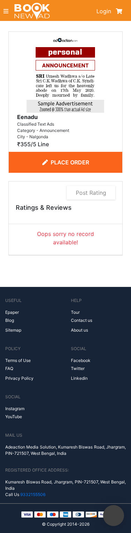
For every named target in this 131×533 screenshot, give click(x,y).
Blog (9, 320)
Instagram (14, 408)
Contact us (81, 320)
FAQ (9, 368)
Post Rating (91, 192)
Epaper (12, 312)
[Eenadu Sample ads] (65, 73)
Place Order (70, 162)
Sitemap (13, 330)
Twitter (78, 368)
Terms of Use (18, 360)
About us (79, 330)
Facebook (80, 360)
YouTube (13, 416)
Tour (75, 312)
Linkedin (79, 378)
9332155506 (32, 494)
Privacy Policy (19, 378)
